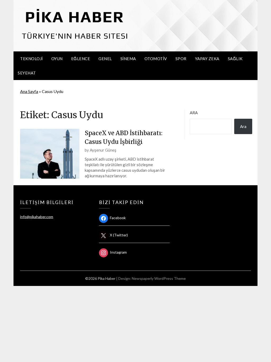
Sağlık (235, 58)
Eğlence (80, 58)
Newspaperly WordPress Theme (159, 278)
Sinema (128, 58)
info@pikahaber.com (36, 216)
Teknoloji (31, 58)
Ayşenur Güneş (103, 150)
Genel (105, 58)
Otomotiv (155, 58)
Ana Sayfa (29, 91)
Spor (181, 58)
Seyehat (27, 72)
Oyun (57, 58)
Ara (194, 112)
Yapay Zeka (207, 58)
